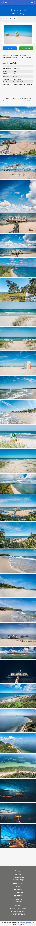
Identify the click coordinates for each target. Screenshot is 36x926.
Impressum (18, 889)
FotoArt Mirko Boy (19, 911)
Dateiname (6, 84)
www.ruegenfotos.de (27, 923)
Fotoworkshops (19, 877)
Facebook (19, 899)
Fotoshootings (19, 880)
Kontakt (18, 874)
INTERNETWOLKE (19, 914)
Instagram (19, 902)
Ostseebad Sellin (7, 18)
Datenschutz (19, 892)
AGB (18, 887)
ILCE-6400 (16, 66)
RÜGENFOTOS (7, 2)
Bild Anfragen (26, 48)
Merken (9, 48)
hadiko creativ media (19, 909)
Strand (16, 18)
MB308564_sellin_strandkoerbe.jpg (22, 84)
